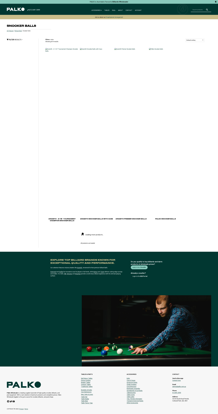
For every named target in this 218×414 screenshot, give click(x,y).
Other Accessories (132, 403)
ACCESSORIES (96, 10)
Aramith (79, 267)
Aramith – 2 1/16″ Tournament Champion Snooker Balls (62, 219)
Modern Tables (85, 382)
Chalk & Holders (131, 384)
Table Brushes (131, 392)
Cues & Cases (131, 380)
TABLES (106, 10)
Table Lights (130, 397)
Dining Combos (86, 380)
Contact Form (176, 380)
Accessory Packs (132, 382)
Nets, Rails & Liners (87, 394)
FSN (65, 274)
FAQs (113, 10)
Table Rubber (85, 399)
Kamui (95, 272)
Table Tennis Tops (87, 403)
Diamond (53, 272)
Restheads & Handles (133, 388)
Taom (102, 272)
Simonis (69, 274)
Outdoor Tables (86, 384)
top (216, 408)
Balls (128, 378)
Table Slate (84, 401)
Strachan (78, 274)
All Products (10, 31)
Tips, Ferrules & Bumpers (134, 399)
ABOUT (120, 10)
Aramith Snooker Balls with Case (96, 219)
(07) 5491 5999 (34, 10)
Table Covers (131, 395)
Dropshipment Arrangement (114, 17)
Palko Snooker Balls (165, 219)
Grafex (61, 272)
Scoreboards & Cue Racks (134, 390)
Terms (26, 409)
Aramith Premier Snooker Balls (131, 219)
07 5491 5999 (176, 392)
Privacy (21, 409)
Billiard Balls (18, 31)
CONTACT (129, 10)
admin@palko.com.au (179, 386)
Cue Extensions (131, 386)
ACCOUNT (138, 10)
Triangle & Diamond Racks (135, 401)
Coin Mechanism (86, 392)
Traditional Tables (87, 386)
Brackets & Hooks (86, 390)
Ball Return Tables (86, 378)
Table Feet (84, 397)
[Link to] (16, 9)
